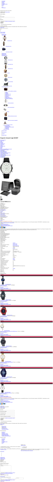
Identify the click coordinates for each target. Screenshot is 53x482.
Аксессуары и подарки (5, 429)
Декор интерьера (10, 81)
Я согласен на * (8, 472)
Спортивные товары (6, 125)
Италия (1, 220)
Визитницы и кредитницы (9, 98)
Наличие (1, 155)
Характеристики (2, 152)
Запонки (8, 111)
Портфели (6, 92)
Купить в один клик (10, 473)
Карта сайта (22, 450)
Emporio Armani (2, 214)
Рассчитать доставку (10, 225)
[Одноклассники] (1, 227)
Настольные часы (10, 64)
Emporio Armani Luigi (16, 245)
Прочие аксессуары (6, 129)
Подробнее (1, 287)
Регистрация (4, 7)
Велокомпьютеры (7, 126)
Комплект (1, 151)
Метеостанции (10, 77)
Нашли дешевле (8, 401)
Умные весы (7, 128)
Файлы (1, 156)
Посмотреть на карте (3, 449)
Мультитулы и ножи (9, 124)
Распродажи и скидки (5, 434)
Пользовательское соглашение (28, 450)
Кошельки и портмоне (8, 97)
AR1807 (14, 268)
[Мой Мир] (3, 227)
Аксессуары (2, 153)
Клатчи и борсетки (8, 95)
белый (14, 258)
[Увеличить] (6, 178)
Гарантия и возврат (4, 441)
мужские (1, 211)
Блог (2, 5)
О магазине (3, 438)
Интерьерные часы (8, 46)
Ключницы (6, 96)
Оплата (3, 2)
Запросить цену (7, 480)
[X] (4, 227)
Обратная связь (2, 457)
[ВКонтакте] (0, 227)
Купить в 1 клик (2, 303)
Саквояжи (6, 93)
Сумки (6, 91)
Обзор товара (2, 149)
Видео (1, 157)
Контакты (3, 1)
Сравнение (6, 303)
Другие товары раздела (11, 222)
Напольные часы (10, 68)
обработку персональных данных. (10, 21)
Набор (1, 150)
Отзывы (3, 4)
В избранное (2, 304)
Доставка (3, 3)
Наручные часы (10, 40)
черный (14, 259)
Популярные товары (5, 433)
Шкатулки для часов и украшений (12, 120)
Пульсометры (7, 127)
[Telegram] (5, 227)
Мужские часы (4, 34)
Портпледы (7, 94)
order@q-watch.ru (23, 445)
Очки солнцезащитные (11, 107)
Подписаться (6, 224)
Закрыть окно (2, 27)
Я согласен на (8, 21)
